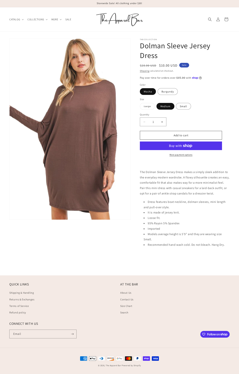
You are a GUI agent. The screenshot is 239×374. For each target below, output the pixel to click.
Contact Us (127, 299)
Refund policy (17, 312)
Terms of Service (19, 306)
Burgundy (168, 91)
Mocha (148, 91)
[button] (16, 19)
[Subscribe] (72, 334)
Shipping (144, 70)
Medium (165, 106)
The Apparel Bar (113, 365)
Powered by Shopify (131, 365)
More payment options (181, 154)
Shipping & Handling (21, 292)
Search (124, 312)
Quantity (144, 114)
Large (149, 107)
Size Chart (126, 306)
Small (183, 106)
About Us (125, 292)
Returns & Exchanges (21, 299)
